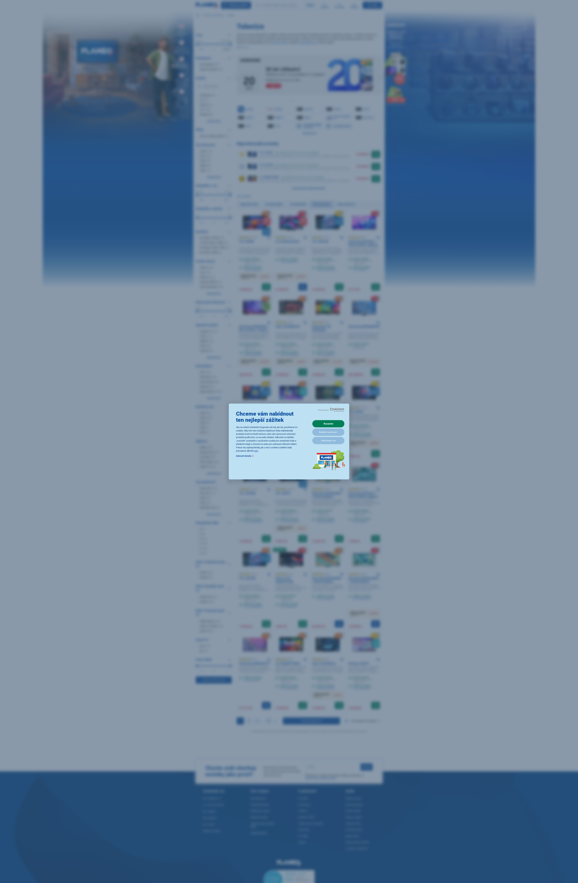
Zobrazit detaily (245, 456)
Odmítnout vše (328, 440)
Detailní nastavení (328, 432)
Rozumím (328, 423)
